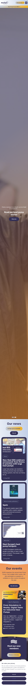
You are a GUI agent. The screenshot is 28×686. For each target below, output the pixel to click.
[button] (26, 3)
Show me (14, 219)
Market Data (6, 540)
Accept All (14, 674)
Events (5, 456)
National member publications (11, 501)
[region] (14, 673)
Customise (14, 678)
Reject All (14, 682)
